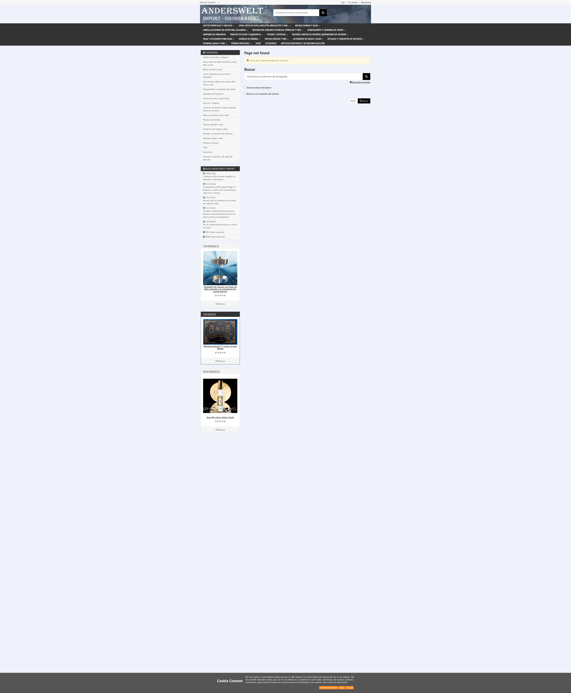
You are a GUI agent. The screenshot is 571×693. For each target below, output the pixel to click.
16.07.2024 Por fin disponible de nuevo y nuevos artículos (220, 224)
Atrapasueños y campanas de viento (325, 30)
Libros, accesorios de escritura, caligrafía (224, 30)
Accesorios (270, 43)
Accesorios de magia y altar (307, 39)
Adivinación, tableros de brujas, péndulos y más (276, 30)
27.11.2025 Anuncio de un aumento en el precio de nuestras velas (219, 200)
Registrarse (366, 2)
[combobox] (210, 2)
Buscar (365, 101)
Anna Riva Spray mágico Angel (220, 417)
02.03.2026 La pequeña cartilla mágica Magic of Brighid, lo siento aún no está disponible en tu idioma (219, 188)
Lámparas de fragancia (214, 34)
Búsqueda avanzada (361, 82)
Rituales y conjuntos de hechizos (345, 39)
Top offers (209, 314)
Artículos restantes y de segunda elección (303, 43)
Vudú (258, 43)
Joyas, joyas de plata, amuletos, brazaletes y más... (264, 25)
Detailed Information (328, 688)
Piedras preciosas (240, 43)
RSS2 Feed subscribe (214, 232)
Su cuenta (353, 2)
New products (211, 371)
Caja (343, 2)
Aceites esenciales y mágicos (218, 25)
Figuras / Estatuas (276, 34)
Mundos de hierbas (249, 39)
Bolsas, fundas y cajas (306, 25)
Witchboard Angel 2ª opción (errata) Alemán (220, 347)
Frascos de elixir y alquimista (245, 34)
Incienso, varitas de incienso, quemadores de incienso (319, 34)
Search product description (259, 87)
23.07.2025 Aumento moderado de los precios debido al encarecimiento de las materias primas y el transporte (219, 212)
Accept (349, 687)
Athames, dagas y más (214, 43)
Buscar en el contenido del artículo (263, 94)
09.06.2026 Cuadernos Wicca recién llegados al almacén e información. (219, 176)
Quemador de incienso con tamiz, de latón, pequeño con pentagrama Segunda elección (220, 289)
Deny (341, 687)
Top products (211, 245)
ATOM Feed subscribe (215, 236)
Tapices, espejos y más (276, 39)
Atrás (353, 101)
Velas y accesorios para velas (218, 39)
